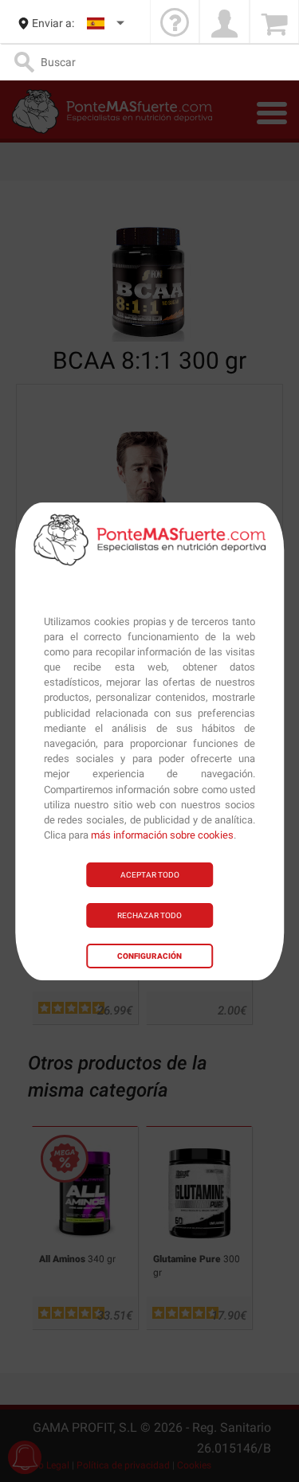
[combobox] (106, 23)
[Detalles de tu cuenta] (224, 23)
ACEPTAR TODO (149, 874)
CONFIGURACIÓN (149, 956)
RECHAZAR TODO (149, 915)
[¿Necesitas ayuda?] (174, 23)
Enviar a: (53, 23)
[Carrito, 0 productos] (274, 23)
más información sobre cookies (162, 835)
